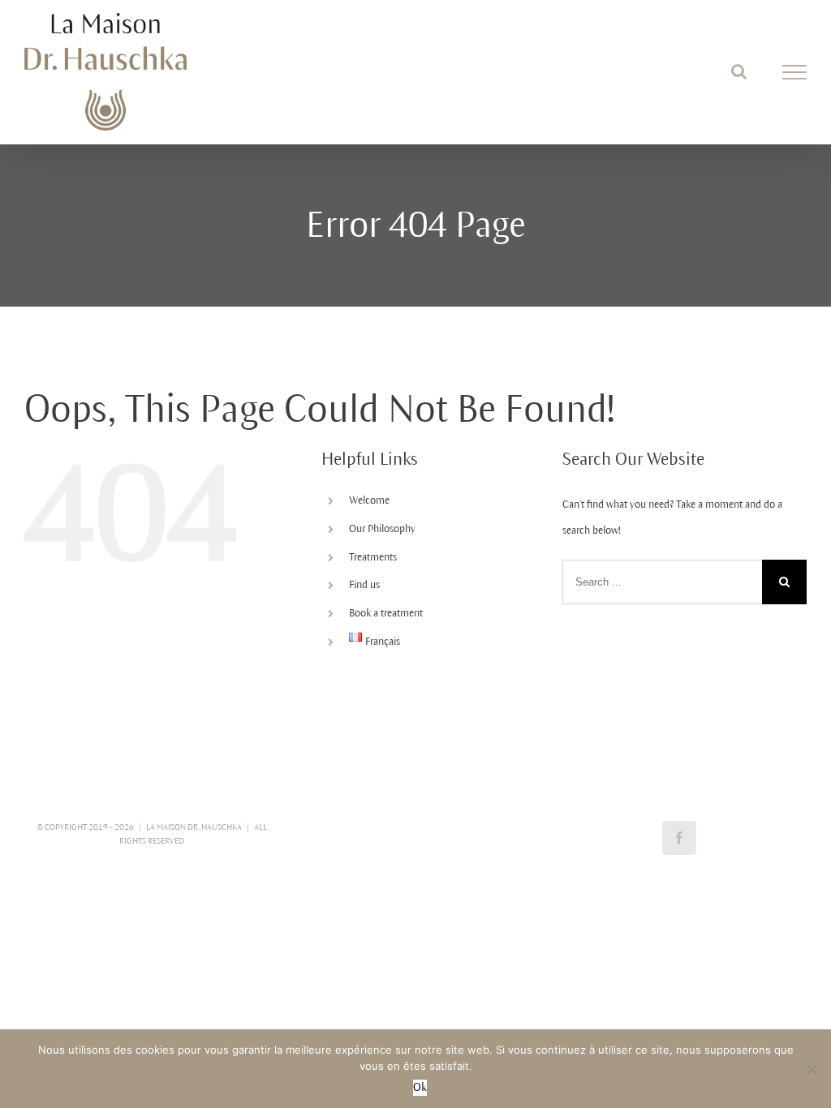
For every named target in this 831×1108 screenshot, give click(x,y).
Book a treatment (386, 613)
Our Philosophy (382, 529)
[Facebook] (679, 838)
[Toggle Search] (739, 71)
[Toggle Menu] (794, 72)
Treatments (373, 557)
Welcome (369, 500)
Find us (364, 585)
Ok (420, 1087)
